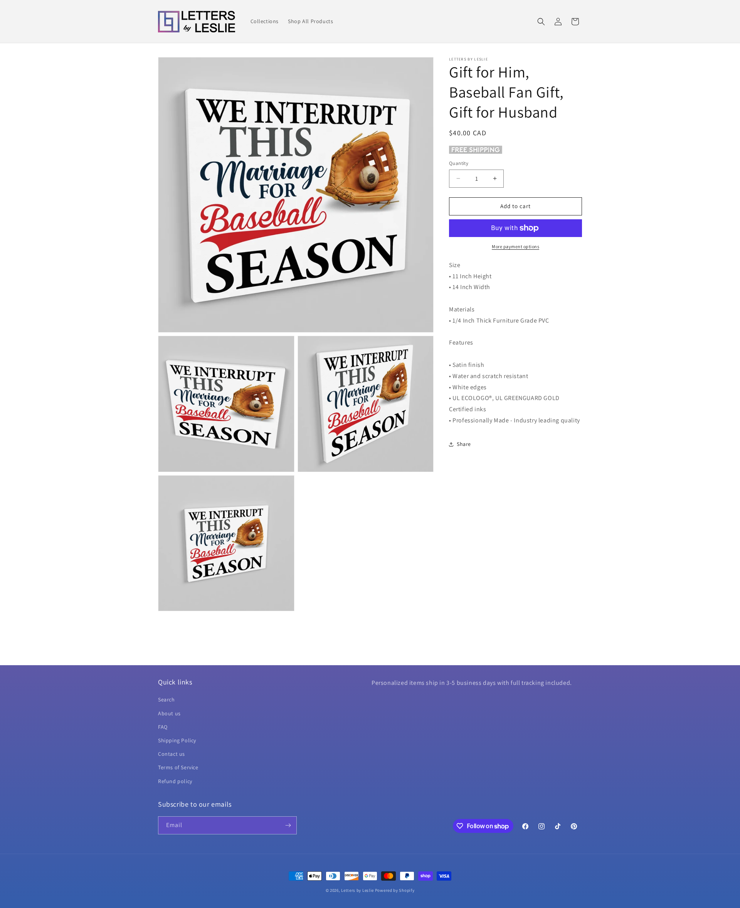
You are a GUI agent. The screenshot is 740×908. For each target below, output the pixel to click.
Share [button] (464, 444)
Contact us (171, 753)
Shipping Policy (177, 740)
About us (169, 713)
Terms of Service (178, 767)
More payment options (515, 246)
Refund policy (175, 781)
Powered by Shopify (395, 890)
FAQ (163, 726)
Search (166, 699)
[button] (541, 21)
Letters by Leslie (357, 890)
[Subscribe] (287, 825)
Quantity (458, 163)
